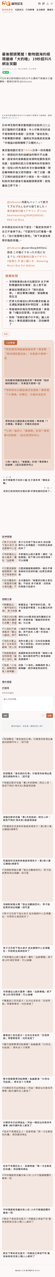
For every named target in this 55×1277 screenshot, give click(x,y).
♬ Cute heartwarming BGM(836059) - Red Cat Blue (27, 215)
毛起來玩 (19, 9)
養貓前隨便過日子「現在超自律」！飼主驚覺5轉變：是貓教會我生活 (28, 293)
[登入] (47, 3)
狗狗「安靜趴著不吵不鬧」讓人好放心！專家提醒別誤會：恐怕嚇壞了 (29, 320)
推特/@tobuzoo (11, 118)
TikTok (28, 150)
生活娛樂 (40, 9)
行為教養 (30, 9)
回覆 (49, 715)
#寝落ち (12, 261)
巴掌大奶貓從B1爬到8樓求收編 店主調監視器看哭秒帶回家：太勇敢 (29, 302)
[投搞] (43, 3)
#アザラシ (30, 211)
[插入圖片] (43, 715)
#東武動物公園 (25, 256)
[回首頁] (12, 3)
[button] (39, 3)
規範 (5, 715)
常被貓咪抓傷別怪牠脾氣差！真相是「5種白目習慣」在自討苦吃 (29, 310)
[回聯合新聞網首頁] (6, 3)
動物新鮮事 (7, 9)
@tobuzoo (14, 202)
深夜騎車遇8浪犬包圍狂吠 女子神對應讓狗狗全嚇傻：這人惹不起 (29, 283)
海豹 (6, 333)
